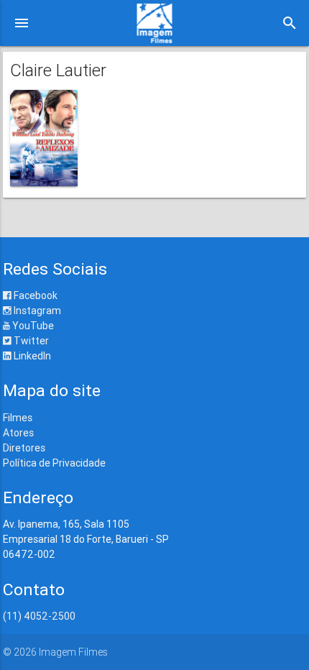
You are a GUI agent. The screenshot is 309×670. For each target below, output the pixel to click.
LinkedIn (31, 355)
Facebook (34, 295)
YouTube (32, 325)
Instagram (36, 310)
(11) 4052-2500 (39, 616)
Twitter (30, 340)
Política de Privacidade (54, 462)
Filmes (17, 417)
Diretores (24, 447)
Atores (18, 432)
